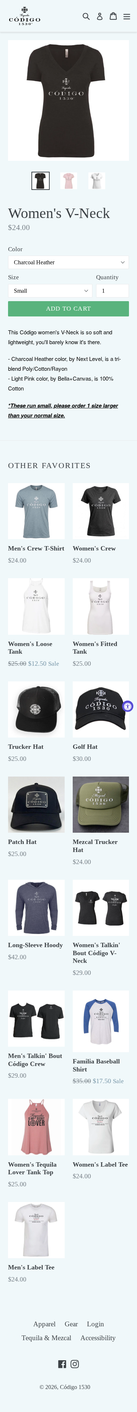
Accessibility (98, 1338)
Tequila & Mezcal (46, 1338)
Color (15, 249)
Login (95, 1324)
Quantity (107, 277)
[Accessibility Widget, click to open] (127, 706)
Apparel (44, 1324)
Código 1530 (75, 1387)
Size (13, 277)
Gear (71, 1324)
